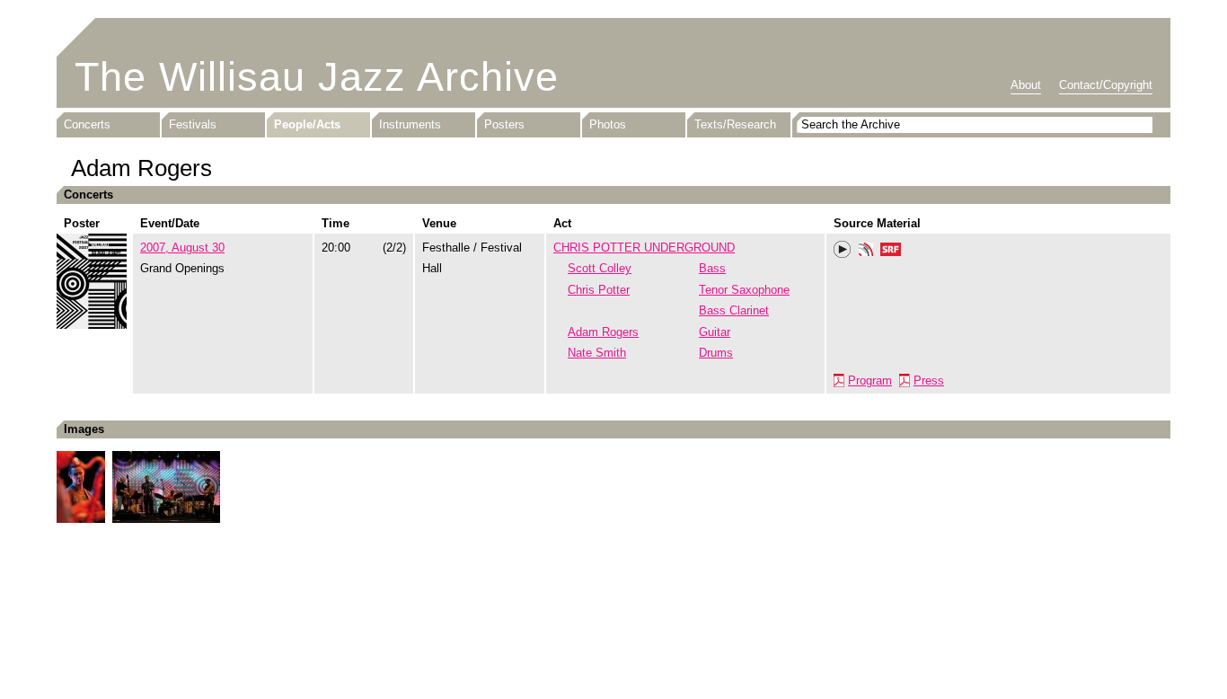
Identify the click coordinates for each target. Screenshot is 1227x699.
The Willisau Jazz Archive (317, 77)
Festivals (192, 124)
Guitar (714, 332)
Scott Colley (599, 268)
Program (870, 380)
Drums (716, 352)
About (1026, 85)
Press (929, 380)
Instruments (410, 124)
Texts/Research (735, 124)
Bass (712, 268)
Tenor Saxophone (744, 289)
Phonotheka (866, 252)
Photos (607, 124)
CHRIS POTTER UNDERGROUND (644, 247)
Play (843, 250)
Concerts (87, 124)
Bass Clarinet (734, 310)
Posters (504, 124)
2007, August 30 (182, 247)
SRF (891, 252)
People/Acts (307, 124)
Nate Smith (597, 352)
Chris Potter (599, 289)
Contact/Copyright (1105, 85)
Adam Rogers (603, 332)
